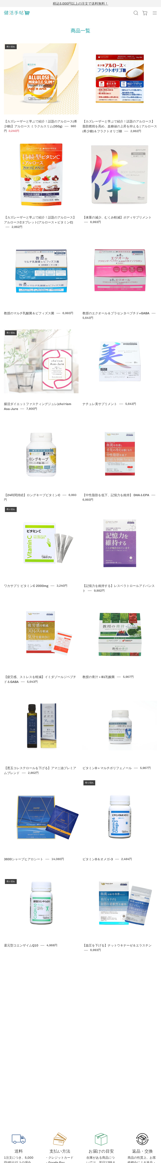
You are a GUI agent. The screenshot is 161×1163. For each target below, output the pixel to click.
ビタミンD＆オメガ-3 (97, 859)
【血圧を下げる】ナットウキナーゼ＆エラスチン (117, 945)
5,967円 (128, 677)
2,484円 (126, 859)
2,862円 (135, 131)
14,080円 (57, 859)
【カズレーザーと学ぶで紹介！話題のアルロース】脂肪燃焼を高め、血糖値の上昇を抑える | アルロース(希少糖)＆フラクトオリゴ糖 (119, 126)
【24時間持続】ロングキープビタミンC (32, 495)
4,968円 (52, 945)
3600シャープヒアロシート (23, 859)
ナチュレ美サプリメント (99, 404)
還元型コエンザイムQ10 (21, 945)
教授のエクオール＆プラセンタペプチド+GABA (115, 313)
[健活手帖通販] (16, 12)
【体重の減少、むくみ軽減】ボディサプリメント (117, 217)
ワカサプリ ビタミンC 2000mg (26, 586)
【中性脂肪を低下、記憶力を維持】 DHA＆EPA (115, 495)
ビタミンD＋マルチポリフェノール (107, 768)
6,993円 (95, 222)
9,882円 (99, 590)
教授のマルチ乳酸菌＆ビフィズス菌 (29, 313)
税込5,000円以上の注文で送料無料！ (80, 3)
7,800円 (31, 409)
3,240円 (62, 585)
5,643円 (87, 318)
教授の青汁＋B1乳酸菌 (98, 677)
